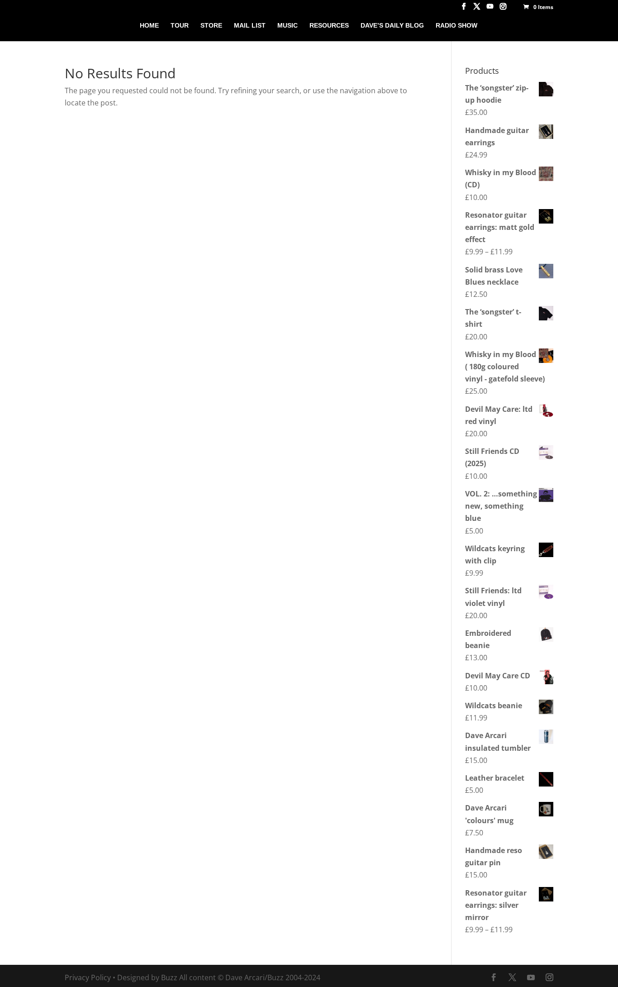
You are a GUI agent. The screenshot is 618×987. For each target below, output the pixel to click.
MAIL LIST (250, 25)
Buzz (169, 977)
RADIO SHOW (456, 25)
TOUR (180, 25)
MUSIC (287, 25)
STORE (211, 25)
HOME (149, 25)
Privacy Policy (88, 977)
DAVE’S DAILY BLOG (392, 25)
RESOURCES (329, 25)
